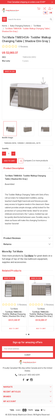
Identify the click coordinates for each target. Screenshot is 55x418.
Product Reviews (12, 238)
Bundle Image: (7, 138)
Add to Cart (14, 328)
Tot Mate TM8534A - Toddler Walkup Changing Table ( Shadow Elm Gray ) (14, 314)
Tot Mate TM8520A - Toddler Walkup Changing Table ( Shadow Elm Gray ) (41, 314)
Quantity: (5, 148)
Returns (7, 244)
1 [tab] (26, 334)
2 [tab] (28, 334)
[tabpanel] (14, 303)
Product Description (13, 168)
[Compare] (44, 8)
